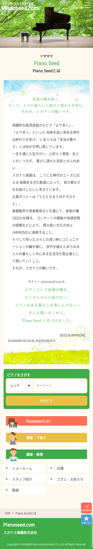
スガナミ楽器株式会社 (20, 532)
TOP (7, 513)
